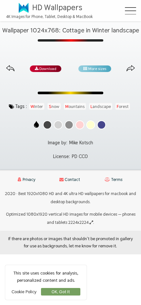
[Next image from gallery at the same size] (131, 68)
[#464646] (47, 124)
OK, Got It (60, 292)
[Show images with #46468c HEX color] (101, 124)
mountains (75, 106)
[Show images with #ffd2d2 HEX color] (79, 124)
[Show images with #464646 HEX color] (47, 124)
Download (47, 68)
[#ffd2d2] (79, 124)
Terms (116, 179)
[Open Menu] (130, 10)
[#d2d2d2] (58, 124)
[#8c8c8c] (69, 124)
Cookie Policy (23, 292)
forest (123, 106)
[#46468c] (101, 124)
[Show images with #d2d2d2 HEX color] (58, 124)
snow (54, 106)
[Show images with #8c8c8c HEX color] (69, 124)
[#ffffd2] (90, 124)
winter (36, 106)
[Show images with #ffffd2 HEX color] (90, 124)
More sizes (96, 68)
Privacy (28, 179)
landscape (101, 106)
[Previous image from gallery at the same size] (10, 68)
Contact (72, 179)
